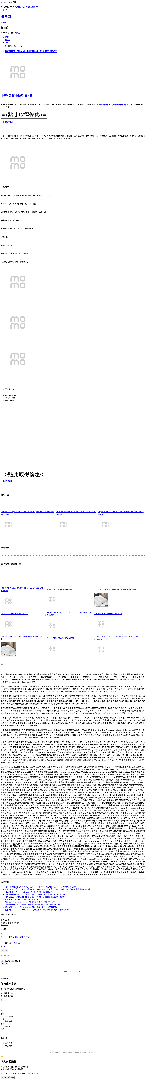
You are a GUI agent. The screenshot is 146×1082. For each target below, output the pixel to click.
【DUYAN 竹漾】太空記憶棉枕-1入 (14, 614)
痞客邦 (17, 937)
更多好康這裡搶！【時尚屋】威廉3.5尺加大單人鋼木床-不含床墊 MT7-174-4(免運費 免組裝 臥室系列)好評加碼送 (47, 889)
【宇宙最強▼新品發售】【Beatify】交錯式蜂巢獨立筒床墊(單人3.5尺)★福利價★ (35, 894)
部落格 (7, 40)
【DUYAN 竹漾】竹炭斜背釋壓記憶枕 (59, 638)
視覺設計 (18, 33)
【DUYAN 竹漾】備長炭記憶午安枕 (58, 589)
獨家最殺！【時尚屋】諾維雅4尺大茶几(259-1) (22, 899)
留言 (21, 937)
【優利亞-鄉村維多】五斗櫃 (16, 95)
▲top (3, 946)
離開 (12, 1078)
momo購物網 (103, 105)
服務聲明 (93, 1052)
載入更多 (4, 950)
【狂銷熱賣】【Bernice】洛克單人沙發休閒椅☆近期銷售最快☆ (28, 892)
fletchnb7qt (4, 925)
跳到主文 (4, 22)
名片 (7, 42)
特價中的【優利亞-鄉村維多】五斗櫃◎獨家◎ (31, 51)
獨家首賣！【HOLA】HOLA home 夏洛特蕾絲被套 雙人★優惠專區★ (31, 907)
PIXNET (57, 1052)
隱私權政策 (85, 1052)
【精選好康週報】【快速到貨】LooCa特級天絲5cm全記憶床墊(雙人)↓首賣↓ (33, 905)
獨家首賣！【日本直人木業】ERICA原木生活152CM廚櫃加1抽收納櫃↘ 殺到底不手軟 (37, 910)
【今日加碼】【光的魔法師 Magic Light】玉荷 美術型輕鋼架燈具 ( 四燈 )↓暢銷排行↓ (36, 897)
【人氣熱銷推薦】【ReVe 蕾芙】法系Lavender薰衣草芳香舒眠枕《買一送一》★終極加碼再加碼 (40, 887)
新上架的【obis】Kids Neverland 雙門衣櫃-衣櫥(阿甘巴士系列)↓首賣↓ (31, 902)
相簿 (7, 37)
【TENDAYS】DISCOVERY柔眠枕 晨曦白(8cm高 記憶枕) (115, 589)
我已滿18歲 (5, 1078)
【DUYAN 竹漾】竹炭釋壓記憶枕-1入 (108, 614)
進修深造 (17, 943)
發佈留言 (4, 963)
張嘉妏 (6, 16)
